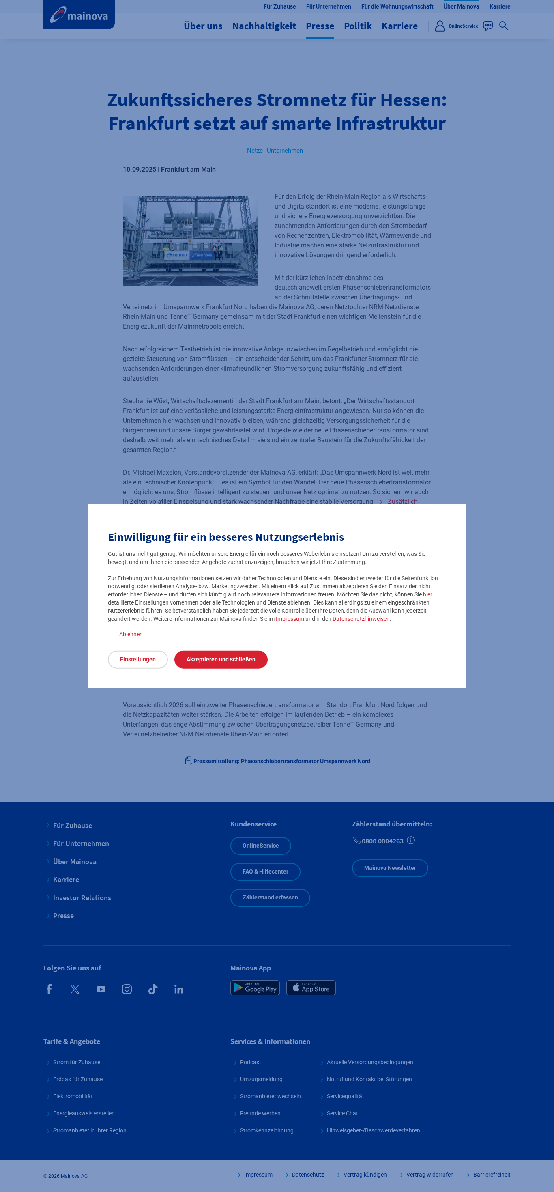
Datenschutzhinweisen (361, 618)
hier (427, 594)
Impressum (290, 618)
